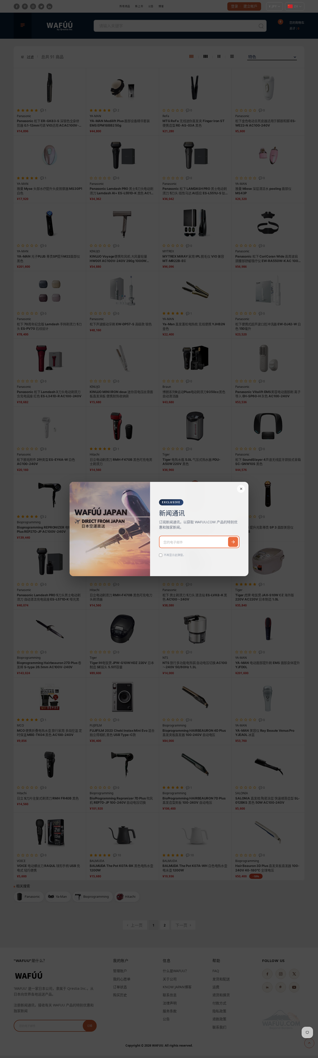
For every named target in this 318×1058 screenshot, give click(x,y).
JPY (273, 6)
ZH (296, 6)
